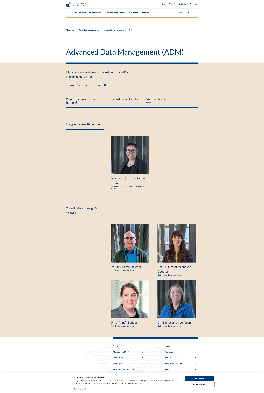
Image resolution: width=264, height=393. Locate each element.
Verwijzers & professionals (123, 369)
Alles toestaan (200, 378)
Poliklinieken (118, 358)
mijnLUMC (182, 4)
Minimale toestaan (199, 384)
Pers (167, 369)
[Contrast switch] (163, 4)
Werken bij (169, 352)
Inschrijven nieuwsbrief (174, 363)
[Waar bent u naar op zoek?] (175, 4)
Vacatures (169, 346)
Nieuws (168, 358)
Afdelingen (70, 30)
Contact (116, 346)
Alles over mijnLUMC (121, 352)
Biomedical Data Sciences (88, 30)
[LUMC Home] (76, 4)
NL (167, 4)
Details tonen (79, 389)
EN (171, 4)
